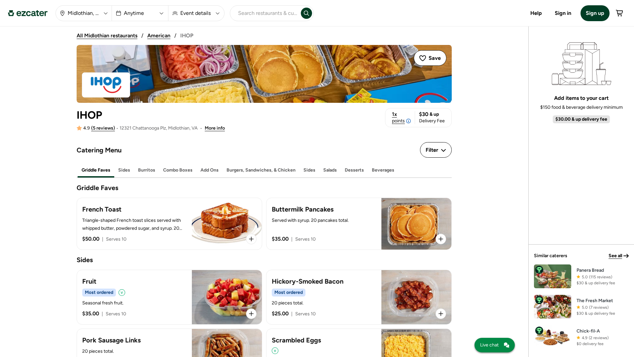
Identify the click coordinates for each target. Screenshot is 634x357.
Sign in (563, 13)
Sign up (595, 13)
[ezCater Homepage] (28, 13)
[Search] (306, 13)
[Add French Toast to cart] (251, 239)
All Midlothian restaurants (107, 35)
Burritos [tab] (146, 170)
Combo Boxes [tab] (178, 170)
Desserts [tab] (354, 170)
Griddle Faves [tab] (96, 170)
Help (536, 13)
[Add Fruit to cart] (251, 313)
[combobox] (264, 13)
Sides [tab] (124, 170)
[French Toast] (169, 224)
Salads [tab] (330, 170)
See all (615, 255)
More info (215, 128)
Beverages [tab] (383, 170)
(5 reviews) (103, 128)
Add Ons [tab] (209, 170)
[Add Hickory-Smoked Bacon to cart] (441, 313)
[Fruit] (169, 297)
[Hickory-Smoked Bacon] (358, 297)
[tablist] (264, 170)
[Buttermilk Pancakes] (358, 224)
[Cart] (620, 13)
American (158, 35)
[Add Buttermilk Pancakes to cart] (441, 239)
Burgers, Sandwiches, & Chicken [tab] (261, 170)
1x (398, 117)
